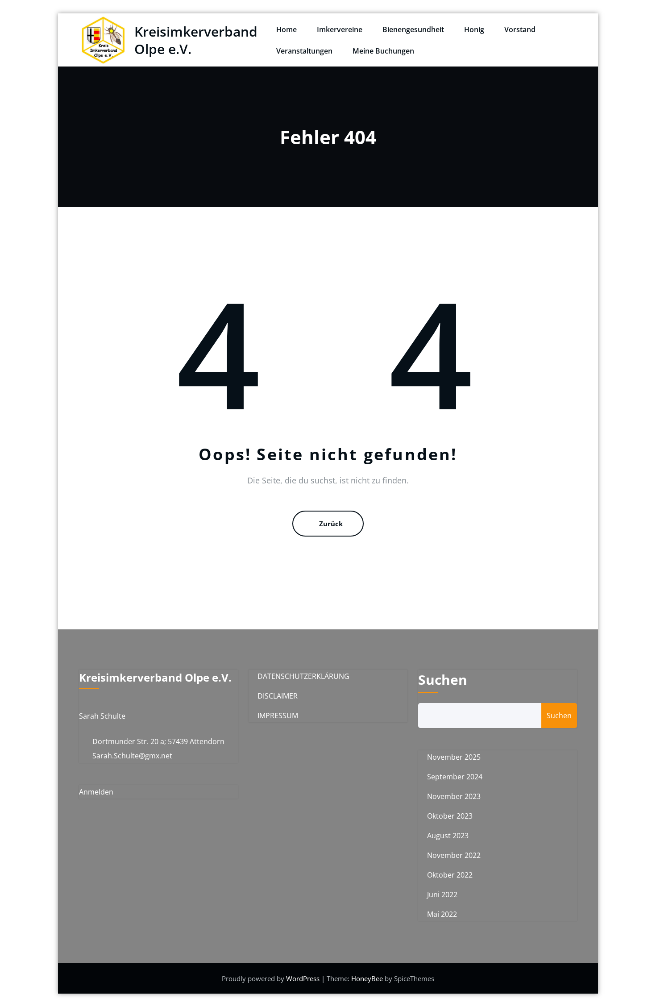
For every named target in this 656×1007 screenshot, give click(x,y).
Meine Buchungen (383, 51)
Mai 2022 (442, 914)
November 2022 (454, 855)
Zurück (331, 523)
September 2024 (454, 777)
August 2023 (448, 836)
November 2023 (454, 796)
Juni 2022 (442, 894)
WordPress (303, 978)
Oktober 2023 (450, 816)
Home (286, 29)
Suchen (442, 679)
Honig (474, 29)
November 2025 (454, 757)
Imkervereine (339, 29)
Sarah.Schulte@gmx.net (132, 756)
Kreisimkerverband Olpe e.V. (195, 40)
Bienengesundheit (413, 29)
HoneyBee (367, 978)
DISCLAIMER (277, 696)
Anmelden (96, 792)
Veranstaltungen (304, 51)
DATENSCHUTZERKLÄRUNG (303, 676)
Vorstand (520, 29)
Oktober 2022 (450, 875)
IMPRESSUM (277, 715)
